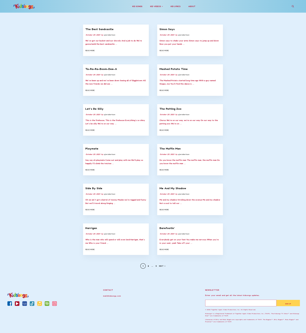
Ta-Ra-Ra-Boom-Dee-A (101, 69)
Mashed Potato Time (174, 69)
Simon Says (167, 29)
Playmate (91, 148)
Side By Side (93, 188)
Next (161, 266)
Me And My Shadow (173, 188)
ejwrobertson (109, 35)
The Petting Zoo (171, 108)
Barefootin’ (167, 228)
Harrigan (91, 228)
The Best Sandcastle (99, 29)
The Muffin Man (170, 148)
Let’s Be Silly (94, 108)
